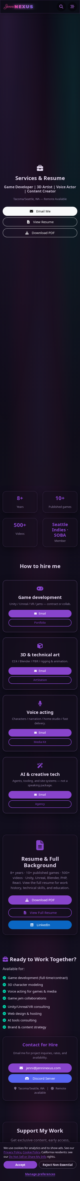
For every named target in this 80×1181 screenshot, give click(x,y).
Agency (40, 804)
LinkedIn (43, 925)
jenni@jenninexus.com (43, 1068)
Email (42, 613)
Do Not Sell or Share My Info (27, 1157)
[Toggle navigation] (72, 6)
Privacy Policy (12, 1152)
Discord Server (44, 1078)
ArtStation (40, 680)
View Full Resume (43, 912)
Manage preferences (40, 1174)
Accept (20, 1165)
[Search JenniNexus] (61, 6)
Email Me (43, 211)
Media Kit (40, 742)
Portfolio (40, 623)
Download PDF (43, 232)
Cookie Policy (31, 1152)
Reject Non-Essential (58, 1165)
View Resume (43, 222)
